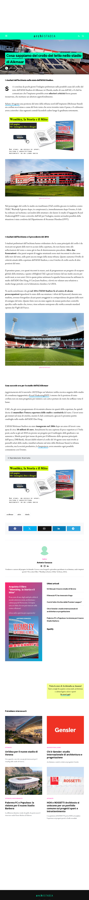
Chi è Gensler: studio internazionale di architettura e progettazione (64, 754)
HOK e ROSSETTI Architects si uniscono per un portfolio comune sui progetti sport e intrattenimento (63, 807)
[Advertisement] (44, 16)
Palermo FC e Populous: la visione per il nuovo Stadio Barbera (19, 805)
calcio (19, 514)
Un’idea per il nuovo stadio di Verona (61, 589)
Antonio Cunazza (44, 562)
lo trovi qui (65, 694)
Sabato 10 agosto (12, 103)
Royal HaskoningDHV (39, 395)
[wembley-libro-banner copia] (44, 135)
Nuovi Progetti (17, 798)
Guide (59, 747)
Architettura (21, 48)
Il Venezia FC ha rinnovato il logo (60, 595)
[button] (6, 36)
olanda (27, 514)
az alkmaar (10, 514)
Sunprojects (43, 446)
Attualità (9, 48)
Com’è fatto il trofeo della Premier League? (64, 602)
